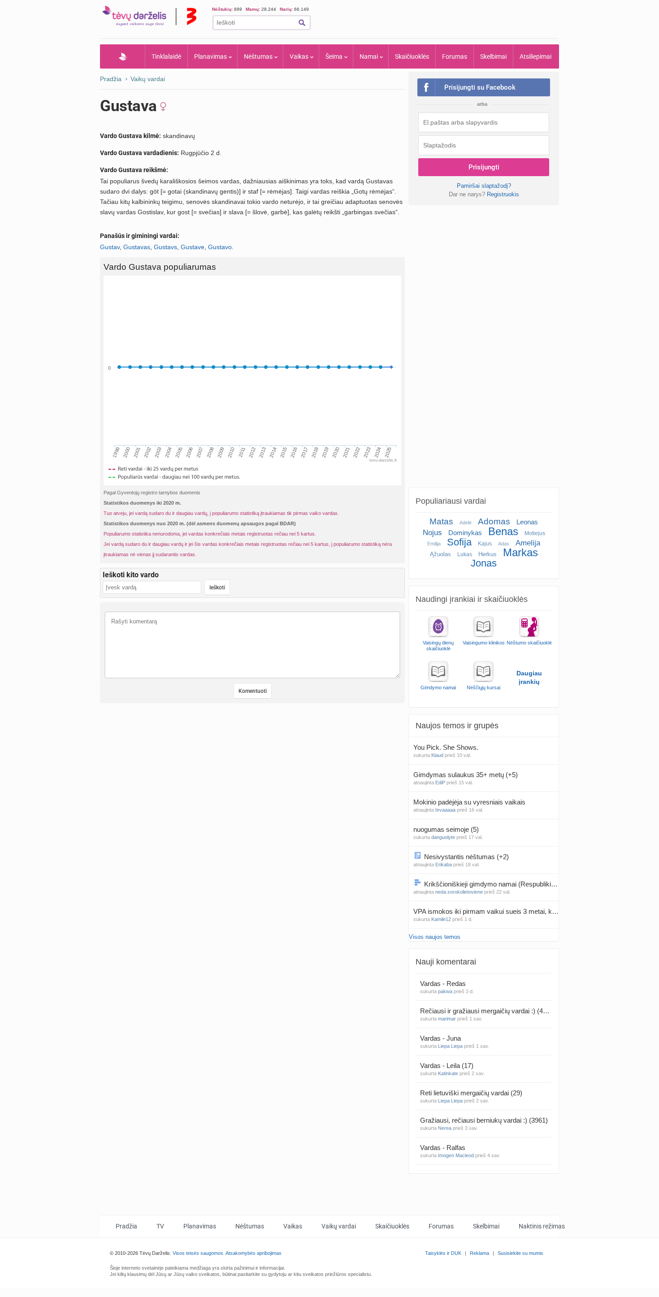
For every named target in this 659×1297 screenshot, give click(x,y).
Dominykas (465, 532)
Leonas (527, 522)
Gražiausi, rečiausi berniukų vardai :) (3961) (484, 1120)
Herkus (487, 554)
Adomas (494, 521)
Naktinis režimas (542, 1226)
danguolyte (443, 837)
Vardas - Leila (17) (446, 1065)
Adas (503, 543)
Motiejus (535, 533)
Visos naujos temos (434, 937)
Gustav (110, 247)
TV (160, 1226)
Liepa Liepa (450, 1046)
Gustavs (165, 247)
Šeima (334, 56)
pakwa (445, 991)
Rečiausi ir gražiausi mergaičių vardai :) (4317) (486, 1011)
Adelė (466, 522)
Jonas (484, 563)
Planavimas (210, 56)
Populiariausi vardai (451, 501)
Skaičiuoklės (412, 56)
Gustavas (136, 247)
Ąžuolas (440, 554)
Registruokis (503, 194)
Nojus (432, 532)
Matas (441, 521)
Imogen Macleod (456, 1155)
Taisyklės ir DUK (443, 1253)
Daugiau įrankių (529, 677)
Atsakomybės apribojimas (253, 1253)
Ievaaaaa (445, 810)
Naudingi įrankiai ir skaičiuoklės (472, 599)
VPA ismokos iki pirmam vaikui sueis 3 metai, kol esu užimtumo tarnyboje (486, 911)
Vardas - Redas (444, 983)
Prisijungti (483, 167)
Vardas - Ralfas (443, 1147)
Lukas (464, 554)
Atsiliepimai (535, 56)
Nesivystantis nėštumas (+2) (466, 856)
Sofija (459, 542)
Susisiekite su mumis (520, 1253)
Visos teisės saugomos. (199, 1253)
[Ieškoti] (302, 22)
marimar (447, 1018)
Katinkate (448, 1073)
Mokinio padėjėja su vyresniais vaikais (470, 802)
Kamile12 (441, 919)
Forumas (454, 56)
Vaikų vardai (147, 78)
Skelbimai (493, 56)
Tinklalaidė (166, 56)
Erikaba (443, 864)
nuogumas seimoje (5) (446, 829)
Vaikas (299, 56)
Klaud (437, 755)
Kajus (485, 543)
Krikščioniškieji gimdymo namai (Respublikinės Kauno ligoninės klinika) (491, 884)
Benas (503, 531)
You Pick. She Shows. (446, 747)
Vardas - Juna (441, 1038)
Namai (369, 56)
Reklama (479, 1253)
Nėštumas (258, 56)
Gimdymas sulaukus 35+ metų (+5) (465, 774)
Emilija (434, 543)
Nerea (444, 1128)
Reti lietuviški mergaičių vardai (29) (471, 1093)
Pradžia (122, 56)
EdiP (440, 782)
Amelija (528, 543)
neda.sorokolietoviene (459, 892)
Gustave (192, 247)
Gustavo (220, 247)
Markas (520, 552)
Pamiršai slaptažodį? (484, 185)
